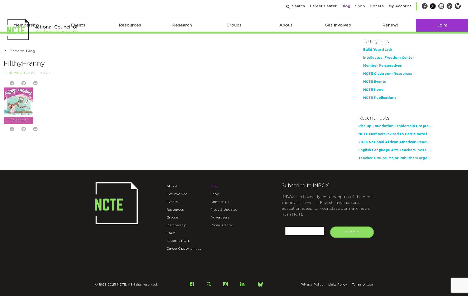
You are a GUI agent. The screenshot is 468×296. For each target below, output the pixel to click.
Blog (345, 6)
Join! (442, 25)
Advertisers (219, 217)
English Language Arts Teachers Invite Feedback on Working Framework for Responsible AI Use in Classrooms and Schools (394, 150)
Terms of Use (362, 284)
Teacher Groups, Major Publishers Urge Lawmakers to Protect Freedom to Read (394, 158)
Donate (377, 6)
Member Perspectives (382, 66)
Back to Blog (22, 51)
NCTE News (373, 90)
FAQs (171, 233)
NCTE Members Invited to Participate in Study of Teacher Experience (394, 134)
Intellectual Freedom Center (388, 58)
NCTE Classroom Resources (387, 74)
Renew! (390, 25)
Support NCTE (178, 241)
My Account (400, 6)
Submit (352, 232)
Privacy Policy (312, 284)
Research (182, 25)
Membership (176, 225)
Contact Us (219, 202)
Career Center (323, 6)
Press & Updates (223, 209)
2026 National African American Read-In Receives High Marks (394, 142)
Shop (360, 6)
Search (298, 6)
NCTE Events (374, 82)
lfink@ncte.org (19, 73)
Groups (234, 25)
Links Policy (337, 284)
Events (172, 202)
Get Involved (338, 25)
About (285, 25)
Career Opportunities (183, 248)
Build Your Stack (377, 50)
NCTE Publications (379, 98)
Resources (130, 25)
